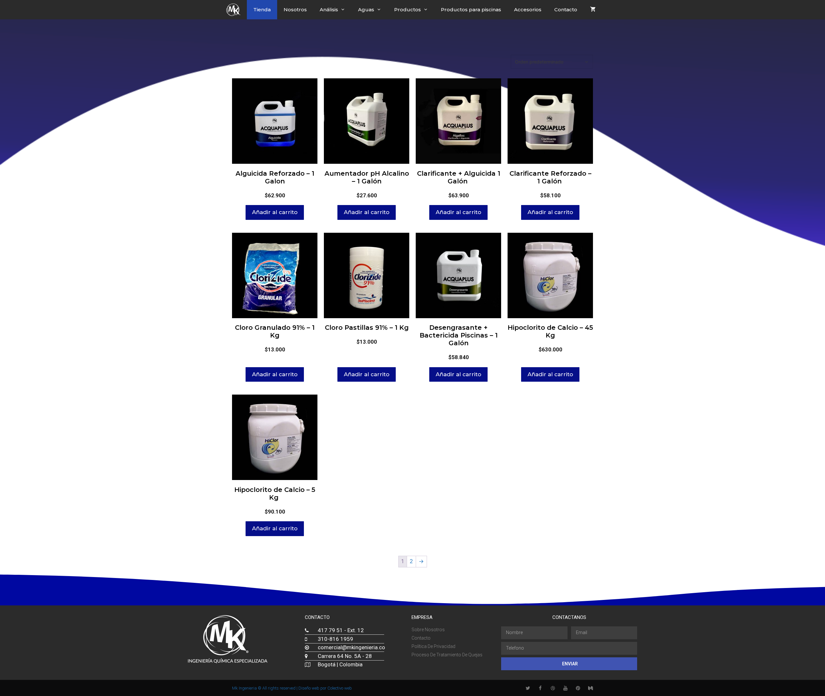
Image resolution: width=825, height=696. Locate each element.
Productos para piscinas (471, 9)
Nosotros (295, 9)
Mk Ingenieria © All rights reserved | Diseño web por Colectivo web (292, 688)
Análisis (329, 9)
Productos (407, 9)
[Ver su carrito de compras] (593, 9)
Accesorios (527, 9)
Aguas (366, 9)
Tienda (262, 9)
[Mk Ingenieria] (235, 9)
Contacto (565, 9)
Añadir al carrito (274, 212)
